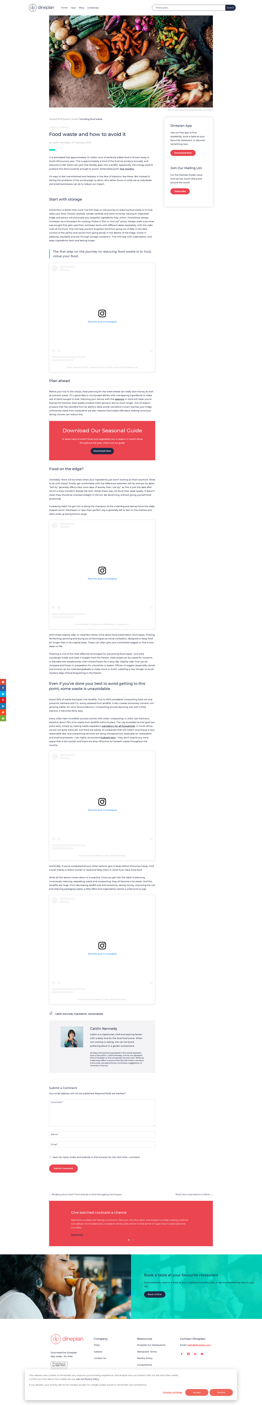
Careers (98, 1351)
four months (127, 169)
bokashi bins (108, 737)
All (59, 119)
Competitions (144, 1365)
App (73, 7)
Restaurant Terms (147, 1351)
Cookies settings (172, 1392)
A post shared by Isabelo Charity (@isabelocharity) (102, 999)
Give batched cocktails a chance (99, 1212)
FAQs (97, 1345)
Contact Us (100, 1358)
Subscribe (180, 191)
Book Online (155, 1294)
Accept (197, 1392)
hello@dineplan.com (199, 1345)
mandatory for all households (118, 726)
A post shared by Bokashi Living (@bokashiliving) (102, 855)
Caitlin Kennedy (61, 142)
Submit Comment (63, 1168)
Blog (81, 7)
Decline (221, 1392)
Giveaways (93, 7)
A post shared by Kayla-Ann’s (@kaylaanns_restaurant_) (102, 624)
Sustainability (95, 1014)
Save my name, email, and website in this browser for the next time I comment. (96, 1157)
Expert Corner (70, 119)
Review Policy (145, 1358)
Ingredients (80, 1014)
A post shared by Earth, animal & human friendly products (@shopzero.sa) (102, 367)
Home (64, 7)
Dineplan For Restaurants (151, 1345)
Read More (77, 1234)
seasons (119, 399)
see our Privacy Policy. (87, 1379)
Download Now (102, 451)
